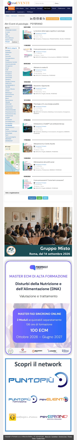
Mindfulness (8, 96)
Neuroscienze (9, 100)
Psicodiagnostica (10, 121)
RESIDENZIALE (9, 127)
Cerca (56, 3)
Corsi (27, 8)
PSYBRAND (8, 125)
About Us (47, 436)
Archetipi (7, 50)
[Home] (6, 8)
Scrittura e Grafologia (11, 131)
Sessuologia (8, 133)
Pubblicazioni (61, 8)
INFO (45, 198)
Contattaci (55, 436)
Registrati (32, 198)
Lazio (6, 149)
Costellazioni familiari (11, 62)
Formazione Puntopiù (40, 33)
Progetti (7, 117)
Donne (7, 68)
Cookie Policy (41, 438)
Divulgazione (8, 66)
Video (68, 8)
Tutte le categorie (12, 48)
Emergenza (8, 74)
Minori (7, 98)
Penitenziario (8, 108)
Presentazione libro (10, 114)
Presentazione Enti (10, 112)
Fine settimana (9, 38)
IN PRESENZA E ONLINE (10, 86)
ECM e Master (20, 8)
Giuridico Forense (10, 81)
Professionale (9, 116)
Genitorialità (8, 77)
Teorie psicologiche (10, 137)
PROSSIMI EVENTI (10, 30)
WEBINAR (8, 139)
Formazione (8, 75)
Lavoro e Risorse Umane (10, 90)
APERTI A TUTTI (10, 12)
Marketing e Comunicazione (9, 93)
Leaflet (17, 171)
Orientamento (9, 106)
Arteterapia (8, 52)
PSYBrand (30, 12)
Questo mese (9, 40)
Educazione (8, 72)
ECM (6, 70)
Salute (7, 129)
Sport (6, 135)
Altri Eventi (47, 8)
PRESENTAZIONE (10, 110)
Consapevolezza (9, 58)
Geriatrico (8, 79)
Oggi (6, 34)
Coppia (7, 60)
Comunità (8, 56)
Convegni (39, 8)
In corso (7, 32)
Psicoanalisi (8, 119)
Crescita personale (10, 64)
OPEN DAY (8, 104)
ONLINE (7, 102)
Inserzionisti (20, 12)
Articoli (54, 8)
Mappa (12, 8)
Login (39, 198)
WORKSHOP (9, 141)
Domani (7, 36)
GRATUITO (8, 83)
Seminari (32, 8)
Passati (7, 42)
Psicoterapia (8, 123)
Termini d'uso (63, 436)
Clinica (7, 54)
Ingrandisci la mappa (12, 173)
